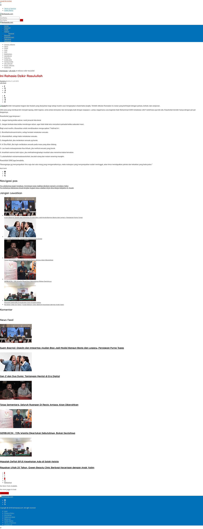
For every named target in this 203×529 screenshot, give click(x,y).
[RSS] (5, 176)
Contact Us (8, 525)
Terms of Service (10, 523)
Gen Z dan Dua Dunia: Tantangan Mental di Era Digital (23, 239)
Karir (6, 511)
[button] (21, 20)
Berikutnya (8, 482)
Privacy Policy (9, 513)
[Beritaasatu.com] (6, 14)
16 (5, 481)
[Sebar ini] (4, 86)
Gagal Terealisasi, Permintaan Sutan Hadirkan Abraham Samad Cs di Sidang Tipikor (34, 186)
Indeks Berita (8, 521)
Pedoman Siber (9, 517)
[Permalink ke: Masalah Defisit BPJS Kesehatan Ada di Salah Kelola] (20, 300)
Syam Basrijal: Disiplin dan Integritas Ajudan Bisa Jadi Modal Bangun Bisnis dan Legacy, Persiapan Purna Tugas (43, 217)
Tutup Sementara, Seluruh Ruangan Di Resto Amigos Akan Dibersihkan (28, 260)
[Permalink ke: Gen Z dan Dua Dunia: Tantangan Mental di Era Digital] (20, 237)
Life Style (3, 83)
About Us (7, 519)
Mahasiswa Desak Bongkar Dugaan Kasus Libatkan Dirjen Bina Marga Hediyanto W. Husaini (37, 188)
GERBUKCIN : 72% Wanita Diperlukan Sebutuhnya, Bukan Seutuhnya (27, 281)
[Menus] (0, 3)
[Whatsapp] (5, 92)
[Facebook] (5, 172)
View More (4, 493)
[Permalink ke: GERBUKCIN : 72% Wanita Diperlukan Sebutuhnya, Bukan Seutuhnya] (20, 279)
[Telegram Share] (5, 90)
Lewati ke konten (6, 1)
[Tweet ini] (5, 88)
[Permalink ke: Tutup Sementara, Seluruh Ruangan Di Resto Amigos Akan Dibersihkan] (20, 258)
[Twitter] (5, 174)
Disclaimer (8, 515)
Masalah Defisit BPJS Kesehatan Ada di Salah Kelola (22, 302)
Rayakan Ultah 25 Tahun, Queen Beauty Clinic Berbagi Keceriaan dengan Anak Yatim (34, 305)
